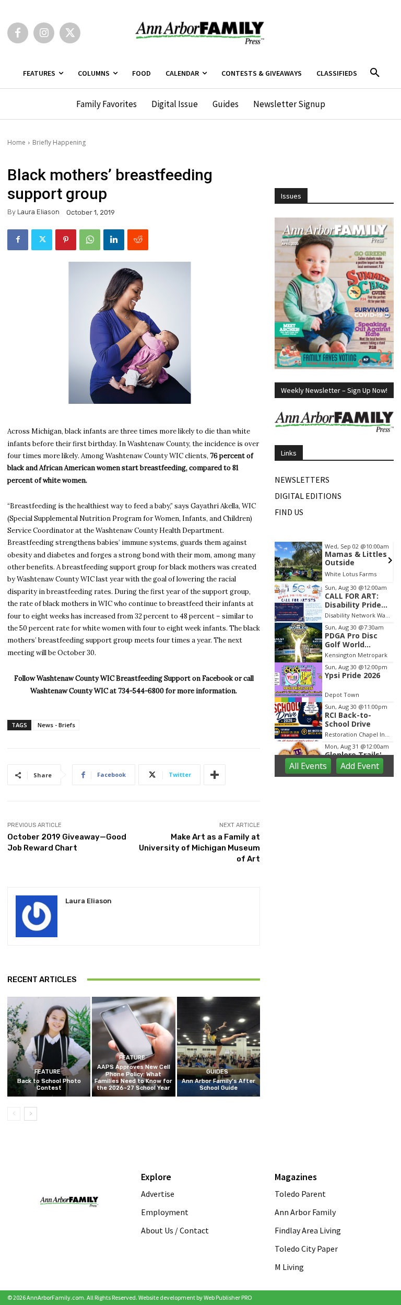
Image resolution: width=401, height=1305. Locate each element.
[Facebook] (17, 32)
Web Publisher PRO (228, 1297)
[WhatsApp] (89, 239)
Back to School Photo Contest (49, 1084)
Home (16, 142)
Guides (217, 1072)
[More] (215, 774)
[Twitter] (70, 32)
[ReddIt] (137, 239)
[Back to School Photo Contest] (48, 1047)
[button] (374, 73)
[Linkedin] (113, 239)
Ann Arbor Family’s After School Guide (218, 1084)
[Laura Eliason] (36, 916)
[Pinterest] (65, 239)
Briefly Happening (59, 142)
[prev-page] (13, 1114)
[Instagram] (43, 32)
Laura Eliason (38, 211)
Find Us (289, 512)
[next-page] (30, 1114)
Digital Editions (308, 496)
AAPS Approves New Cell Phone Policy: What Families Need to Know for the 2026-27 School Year (133, 1077)
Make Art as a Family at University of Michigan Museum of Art (199, 848)
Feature (47, 1072)
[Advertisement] (338, 839)
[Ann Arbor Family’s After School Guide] (218, 1047)
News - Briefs (56, 725)
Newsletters (302, 479)
